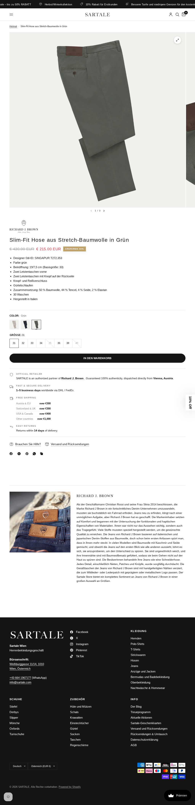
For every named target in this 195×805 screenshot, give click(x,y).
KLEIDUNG (139, 631)
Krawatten (76, 717)
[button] (190, 403)
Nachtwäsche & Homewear (148, 688)
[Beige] (14, 324)
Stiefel (13, 706)
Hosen (135, 660)
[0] (183, 14)
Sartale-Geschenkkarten (146, 723)
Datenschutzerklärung (144, 739)
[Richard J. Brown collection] (97, 226)
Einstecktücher (79, 723)
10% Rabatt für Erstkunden (88, 4)
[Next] (104, 211)
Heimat (13, 26)
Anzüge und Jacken (143, 671)
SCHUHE (16, 699)
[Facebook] (12, 453)
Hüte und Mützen (80, 706)
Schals (74, 712)
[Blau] (25, 324)
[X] (20, 453)
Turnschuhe (17, 734)
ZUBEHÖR (77, 699)
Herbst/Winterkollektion (45, 4)
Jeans (134, 666)
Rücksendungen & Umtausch (149, 734)
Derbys (14, 712)
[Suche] (177, 14)
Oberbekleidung (140, 682)
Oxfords (15, 728)
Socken (75, 734)
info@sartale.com (20, 682)
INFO (134, 699)
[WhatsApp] (35, 453)
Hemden (136, 638)
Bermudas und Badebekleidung (150, 677)
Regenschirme (79, 745)
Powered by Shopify (70, 786)
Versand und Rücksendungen (149, 728)
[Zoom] (177, 40)
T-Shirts (135, 649)
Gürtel (74, 728)
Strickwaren (138, 654)
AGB (134, 745)
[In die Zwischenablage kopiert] (42, 453)
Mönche (15, 723)
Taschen (75, 739)
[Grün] (36, 324)
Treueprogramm (141, 712)
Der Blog (136, 706)
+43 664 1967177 (20, 677)
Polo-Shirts (137, 643)
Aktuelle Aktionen (141, 717)
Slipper (14, 717)
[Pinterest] (28, 453)
